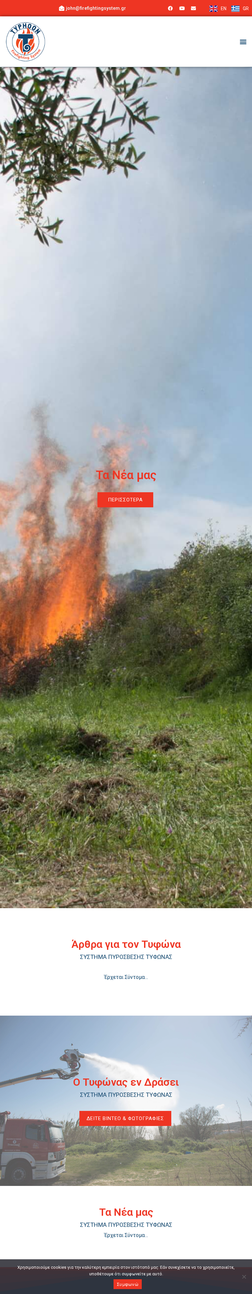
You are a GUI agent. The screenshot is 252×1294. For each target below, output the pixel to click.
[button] (243, 41)
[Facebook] (170, 8)
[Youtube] (182, 8)
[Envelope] (193, 8)
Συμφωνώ (127, 1284)
